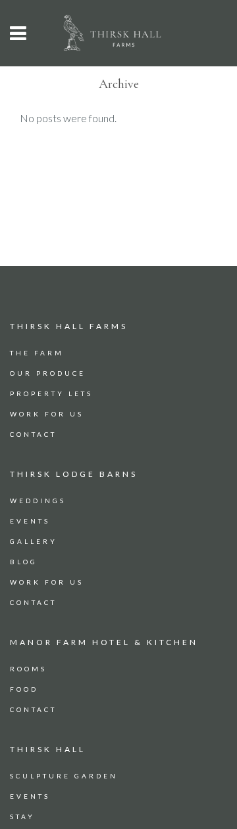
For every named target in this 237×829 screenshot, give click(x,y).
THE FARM (37, 353)
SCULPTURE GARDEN (64, 776)
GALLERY (33, 541)
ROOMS (28, 669)
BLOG (24, 562)
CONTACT (33, 434)
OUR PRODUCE (48, 373)
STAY (22, 816)
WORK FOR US (47, 414)
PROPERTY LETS (51, 393)
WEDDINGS (38, 500)
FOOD (24, 689)
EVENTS (30, 521)
